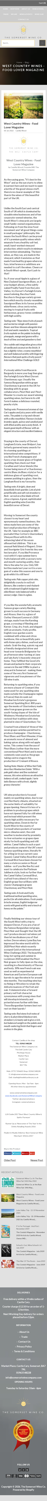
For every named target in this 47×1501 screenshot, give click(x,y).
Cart (42, 3)
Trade (5, 14)
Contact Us (23, 19)
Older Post (10, 1160)
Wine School (38, 9)
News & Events (26, 14)
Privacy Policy (24, 1346)
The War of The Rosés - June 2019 (30, 1261)
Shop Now (14, 9)
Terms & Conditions (24, 1351)
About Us (26, 9)
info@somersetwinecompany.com (24, 1377)
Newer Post (37, 1160)
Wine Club (39, 14)
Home (5, 9)
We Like (14, 14)
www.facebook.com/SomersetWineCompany (23, 1096)
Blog (27, 62)
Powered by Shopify (23, 1489)
